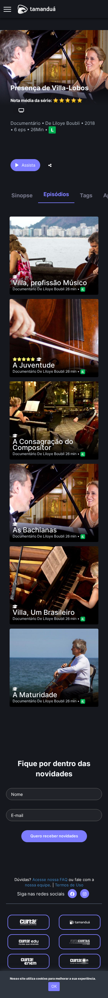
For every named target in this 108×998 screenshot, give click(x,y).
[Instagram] (84, 893)
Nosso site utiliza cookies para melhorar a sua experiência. (54, 978)
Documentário (24, 289)
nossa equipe (37, 884)
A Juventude (34, 365)
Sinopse (22, 195)
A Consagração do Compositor (43, 444)
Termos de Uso (69, 884)
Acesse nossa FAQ (50, 879)
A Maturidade (35, 695)
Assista (28, 165)
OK (54, 986)
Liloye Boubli (53, 289)
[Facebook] (72, 893)
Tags (86, 195)
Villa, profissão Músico (50, 283)
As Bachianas (35, 530)
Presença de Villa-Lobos (49, 88)
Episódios (56, 194)
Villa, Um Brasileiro (44, 612)
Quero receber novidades (54, 835)
